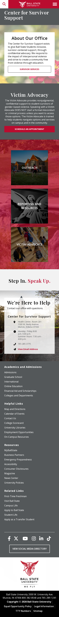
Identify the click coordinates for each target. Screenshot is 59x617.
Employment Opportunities (19, 432)
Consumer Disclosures (16, 468)
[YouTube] (25, 538)
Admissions (10, 372)
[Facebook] (9, 538)
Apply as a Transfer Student (19, 519)
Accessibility (10, 464)
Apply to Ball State (14, 510)
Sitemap (38, 611)
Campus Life (11, 505)
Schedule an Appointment (29, 129)
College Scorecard (13, 423)
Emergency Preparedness (18, 459)
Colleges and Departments (18, 395)
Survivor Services (29, 69)
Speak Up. (39, 280)
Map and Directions (14, 409)
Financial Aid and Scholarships (20, 390)
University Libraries (14, 427)
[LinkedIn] (41, 538)
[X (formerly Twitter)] (16, 538)
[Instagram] (34, 538)
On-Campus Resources (16, 436)
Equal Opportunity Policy (18, 606)
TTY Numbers (23, 611)
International (11, 381)
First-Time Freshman (15, 496)
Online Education (13, 386)
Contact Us (10, 418)
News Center (11, 478)
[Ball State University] (29, 574)
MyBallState (10, 450)
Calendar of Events (14, 413)
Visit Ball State (12, 500)
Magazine (9, 473)
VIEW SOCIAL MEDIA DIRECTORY (29, 548)
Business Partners (14, 454)
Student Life (10, 514)
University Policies (14, 482)
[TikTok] (49, 538)
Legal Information (44, 606)
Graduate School (13, 377)
